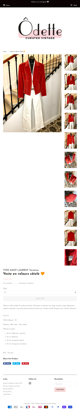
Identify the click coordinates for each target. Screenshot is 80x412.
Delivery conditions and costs (11, 386)
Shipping (15, 283)
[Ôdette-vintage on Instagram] (30, 384)
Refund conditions (8, 388)
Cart (75, 5)
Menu (8, 5)
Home (4, 51)
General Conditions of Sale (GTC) (12, 383)
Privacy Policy (7, 391)
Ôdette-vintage (39, 403)
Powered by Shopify (50, 403)
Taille (5, 288)
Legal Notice (7, 394)
